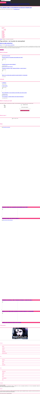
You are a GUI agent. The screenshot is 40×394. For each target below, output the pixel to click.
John (2, 379)
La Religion (4, 82)
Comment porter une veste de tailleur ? (9, 64)
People (3, 32)
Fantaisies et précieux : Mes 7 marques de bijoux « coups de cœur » (14, 68)
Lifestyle (3, 34)
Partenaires (3, 351)
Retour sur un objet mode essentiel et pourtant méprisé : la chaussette (14, 75)
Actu (3, 28)
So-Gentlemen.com (16, 9)
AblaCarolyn (4, 371)
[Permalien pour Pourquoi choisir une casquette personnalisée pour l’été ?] (6, 55)
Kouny (3, 374)
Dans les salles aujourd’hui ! (6, 43)
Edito (5, 29)
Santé (3, 33)
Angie (3, 376)
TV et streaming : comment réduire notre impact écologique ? (13, 96)
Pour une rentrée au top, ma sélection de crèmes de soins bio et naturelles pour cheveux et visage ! (16, 4)
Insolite (3, 35)
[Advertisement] (20, 18)
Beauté (3, 31)
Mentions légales (4, 353)
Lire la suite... (2, 49)
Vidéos (3, 37)
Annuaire (3, 359)
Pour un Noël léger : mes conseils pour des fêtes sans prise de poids (14, 92)
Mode (3, 30)
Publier (3, 361)
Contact (3, 349)
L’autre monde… (9, 2)
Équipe (3, 346)
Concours (3, 36)
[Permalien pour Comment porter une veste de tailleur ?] (4, 62)
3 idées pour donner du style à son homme (11, 322)
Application (3, 364)
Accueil (3, 27)
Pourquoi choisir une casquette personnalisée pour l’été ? (12, 57)
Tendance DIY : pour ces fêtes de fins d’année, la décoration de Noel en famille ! (18, 3)
